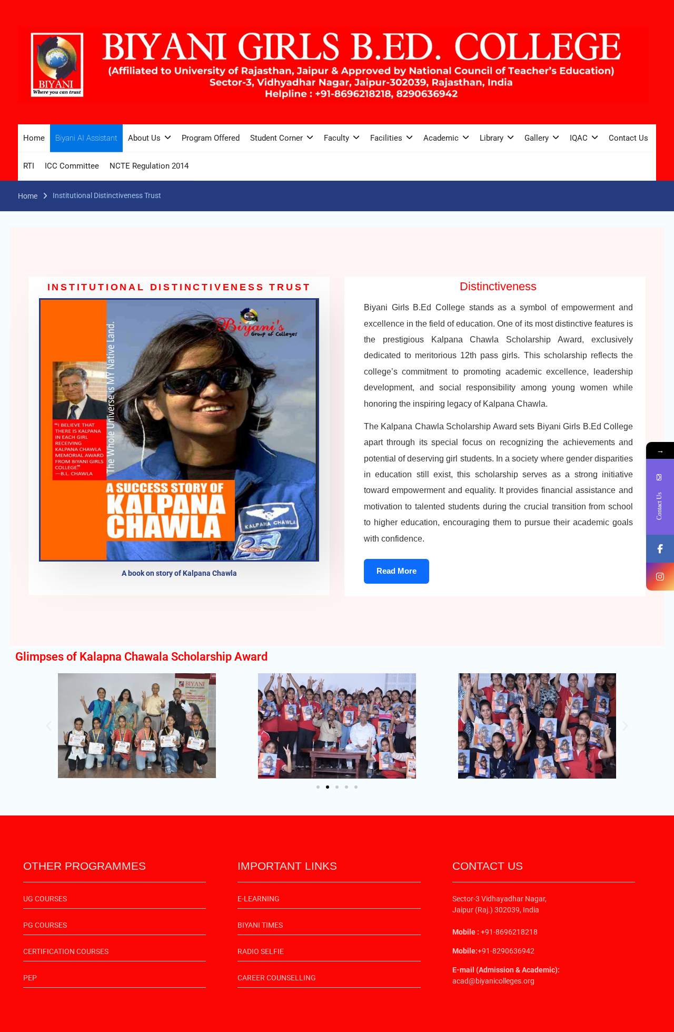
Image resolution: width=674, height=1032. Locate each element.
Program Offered (211, 138)
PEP (30, 978)
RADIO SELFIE (260, 951)
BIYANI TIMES (260, 925)
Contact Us (628, 138)
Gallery (536, 138)
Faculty (336, 138)
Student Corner (276, 138)
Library (491, 138)
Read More (396, 570)
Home (34, 138)
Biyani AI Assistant (86, 138)
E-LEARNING (258, 899)
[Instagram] (660, 577)
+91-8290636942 (506, 951)
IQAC (579, 138)
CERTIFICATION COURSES (65, 951)
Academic (441, 138)
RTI (28, 166)
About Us (144, 138)
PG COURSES (45, 925)
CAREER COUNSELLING (276, 978)
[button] (48, 725)
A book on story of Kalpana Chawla (179, 573)
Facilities (386, 138)
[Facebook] (660, 549)
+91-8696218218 (508, 932)
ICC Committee (72, 166)
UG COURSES (45, 899)
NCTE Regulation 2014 (149, 166)
